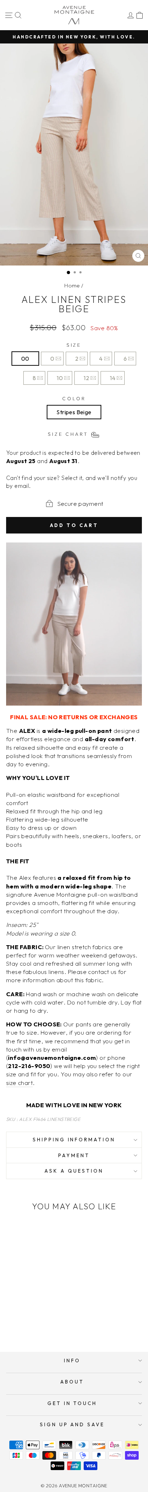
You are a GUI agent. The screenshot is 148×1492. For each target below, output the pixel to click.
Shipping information (74, 1139)
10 (60, 378)
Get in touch (72, 1403)
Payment (74, 1155)
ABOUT (72, 1382)
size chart (19, 1082)
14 (112, 378)
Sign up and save (72, 1424)
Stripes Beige (73, 412)
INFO (72, 1360)
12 (86, 378)
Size (74, 345)
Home (72, 285)
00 (25, 358)
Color (74, 398)
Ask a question (74, 1171)
